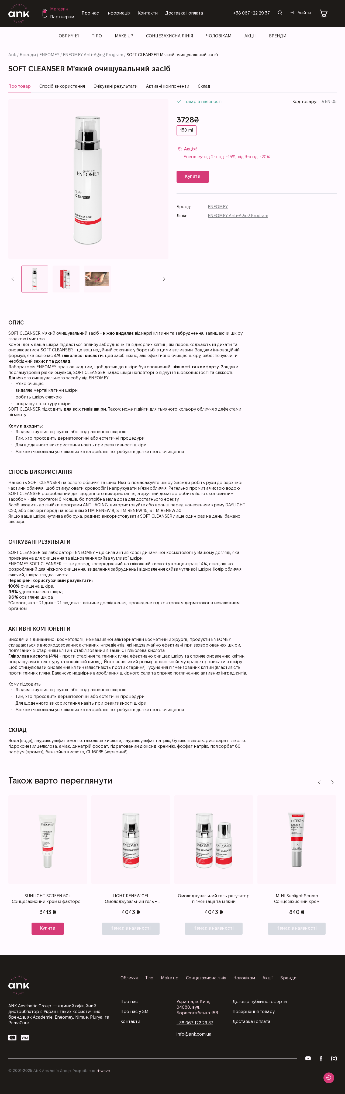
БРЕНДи (278, 36)
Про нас (90, 13)
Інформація (118, 13)
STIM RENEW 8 (99, 511)
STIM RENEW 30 (165, 511)
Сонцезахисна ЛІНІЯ (169, 36)
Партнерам (62, 17)
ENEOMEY (49, 55)
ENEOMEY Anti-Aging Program (93, 55)
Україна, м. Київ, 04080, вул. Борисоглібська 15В (197, 1007)
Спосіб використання (62, 86)
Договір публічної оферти (260, 1002)
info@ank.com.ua (194, 1034)
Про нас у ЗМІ (135, 1012)
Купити (47, 928)
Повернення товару (254, 1012)
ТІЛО (97, 36)
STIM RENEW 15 (131, 511)
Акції (250, 36)
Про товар (19, 86)
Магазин (59, 9)
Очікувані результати (115, 86)
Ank (12, 55)
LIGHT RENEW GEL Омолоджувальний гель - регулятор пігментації (131, 899)
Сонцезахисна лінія (206, 978)
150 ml (186, 130)
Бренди (28, 55)
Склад (204, 86)
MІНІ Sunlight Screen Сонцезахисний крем (296, 899)
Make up (124, 36)
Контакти (148, 13)
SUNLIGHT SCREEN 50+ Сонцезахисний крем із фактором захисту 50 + (48, 899)
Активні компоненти (167, 86)
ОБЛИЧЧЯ (69, 36)
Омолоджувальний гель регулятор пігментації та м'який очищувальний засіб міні (214, 899)
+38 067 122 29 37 (251, 13)
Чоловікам (219, 36)
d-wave (103, 1071)
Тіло (149, 978)
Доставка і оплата (184, 13)
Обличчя (129, 978)
